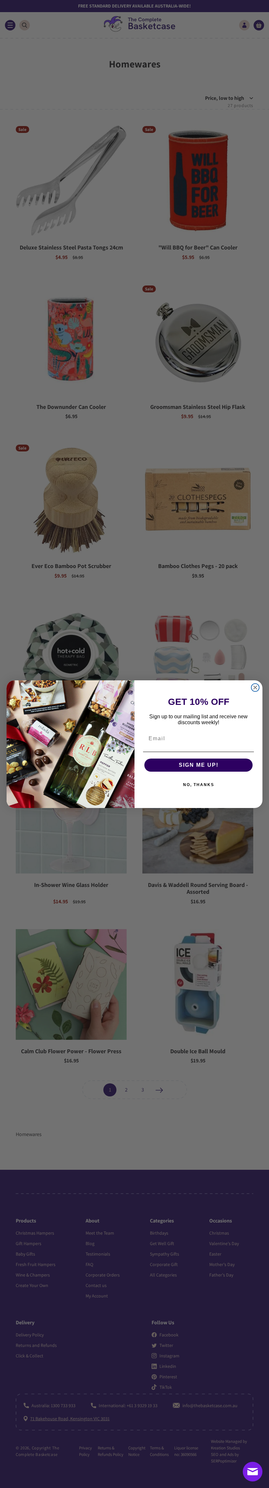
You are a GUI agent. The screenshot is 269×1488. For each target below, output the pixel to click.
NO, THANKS (198, 784)
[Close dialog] (255, 687)
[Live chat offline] (252, 1471)
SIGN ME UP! (198, 765)
